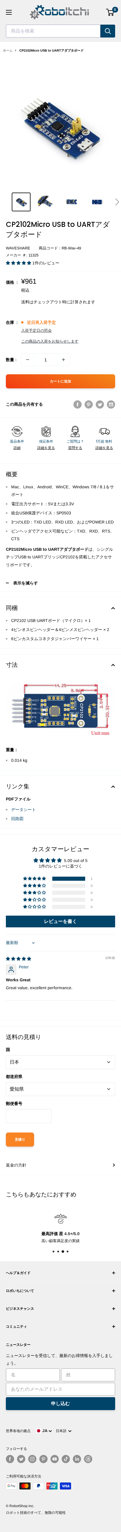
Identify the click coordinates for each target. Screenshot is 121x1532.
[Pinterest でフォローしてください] (43, 1459)
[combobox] (53, 31)
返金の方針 (16, 1165)
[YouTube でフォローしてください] (55, 1459)
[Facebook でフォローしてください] (10, 1459)
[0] (110, 12)
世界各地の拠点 (18, 1431)
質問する (75, 448)
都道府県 (14, 1076)
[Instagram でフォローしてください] (32, 1459)
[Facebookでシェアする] (77, 404)
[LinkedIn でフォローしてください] (77, 1459)
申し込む (60, 1403)
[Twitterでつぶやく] (100, 404)
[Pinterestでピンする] (89, 404)
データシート (23, 809)
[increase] (63, 359)
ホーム (8, 50)
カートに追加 (60, 381)
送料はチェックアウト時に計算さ (52, 302)
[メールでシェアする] (111, 404)
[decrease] (27, 359)
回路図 (17, 818)
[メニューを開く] (9, 12)
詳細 (17, 448)
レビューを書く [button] (60, 921)
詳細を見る (46, 448)
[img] (18, 958)
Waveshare (18, 248)
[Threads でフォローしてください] (88, 1459)
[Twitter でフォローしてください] (21, 1459)
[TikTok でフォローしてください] (66, 1459)
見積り (20, 1139)
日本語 (62, 1431)
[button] (117, 202)
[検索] (107, 31)
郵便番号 (14, 1103)
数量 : (11, 359)
